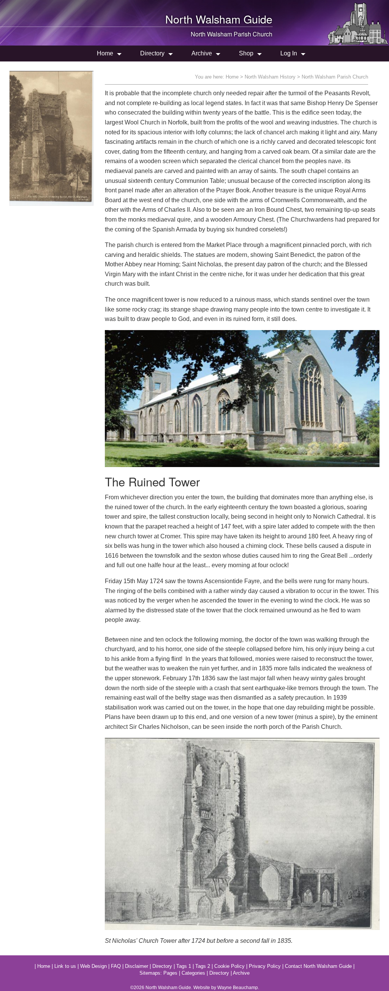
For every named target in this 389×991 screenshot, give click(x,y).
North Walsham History (270, 77)
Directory (152, 53)
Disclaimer (136, 966)
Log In (288, 53)
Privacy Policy (265, 966)
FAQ (116, 966)
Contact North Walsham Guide (318, 966)
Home (105, 53)
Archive (201, 53)
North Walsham (202, 19)
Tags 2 (202, 966)
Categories (193, 973)
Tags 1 (183, 966)
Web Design (93, 966)
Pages (170, 973)
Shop (246, 53)
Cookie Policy (229, 966)
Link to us (65, 966)
